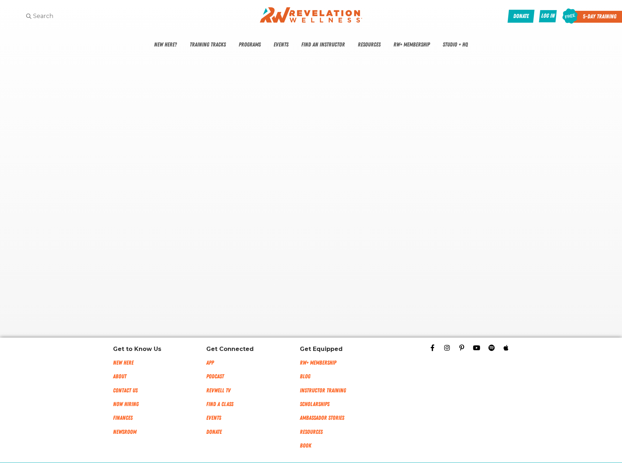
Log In (548, 15)
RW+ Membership (411, 44)
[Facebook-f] (432, 347)
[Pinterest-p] (461, 347)
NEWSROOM (124, 432)
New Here (123, 362)
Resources (369, 44)
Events (281, 44)
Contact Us (125, 390)
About (119, 376)
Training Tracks (208, 44)
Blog (305, 376)
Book (305, 445)
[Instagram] (447, 347)
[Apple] (506, 347)
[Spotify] (491, 347)
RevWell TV (218, 390)
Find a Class (219, 404)
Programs (250, 44)
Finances (122, 418)
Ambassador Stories (322, 418)
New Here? (165, 44)
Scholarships (314, 404)
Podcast (215, 376)
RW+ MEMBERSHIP (318, 362)
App (210, 362)
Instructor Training (323, 390)
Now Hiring (126, 404)
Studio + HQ (455, 44)
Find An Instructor (323, 44)
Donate (214, 432)
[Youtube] (476, 347)
